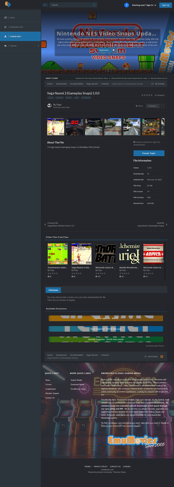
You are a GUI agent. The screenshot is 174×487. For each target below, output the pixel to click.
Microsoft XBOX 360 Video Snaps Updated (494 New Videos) (118, 78)
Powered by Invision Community (100, 472)
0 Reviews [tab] (53, 290)
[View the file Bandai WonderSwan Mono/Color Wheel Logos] (129, 253)
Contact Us (50, 398)
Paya (58, 104)
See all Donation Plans (155, 346)
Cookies (126, 467)
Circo (169, 70)
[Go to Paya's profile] (49, 105)
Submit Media (76, 380)
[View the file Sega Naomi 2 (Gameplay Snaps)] (81, 253)
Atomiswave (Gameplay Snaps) (63, 267)
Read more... (105, 50)
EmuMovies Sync (78, 389)
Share (140, 106)
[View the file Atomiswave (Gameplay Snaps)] (58, 253)
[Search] (94, 5)
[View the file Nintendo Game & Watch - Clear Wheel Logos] (105, 253)
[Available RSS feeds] (161, 356)
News (48, 380)
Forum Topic (149, 153)
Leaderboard (51, 389)
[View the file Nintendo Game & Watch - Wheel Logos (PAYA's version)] (153, 253)
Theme (87, 467)
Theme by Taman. (119, 472)
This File (54, 5)
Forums (49, 384)
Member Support (52, 393)
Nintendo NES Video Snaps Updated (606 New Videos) (80, 78)
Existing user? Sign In (143, 5)
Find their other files (61, 107)
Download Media (77, 384)
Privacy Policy (101, 467)
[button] (164, 42)
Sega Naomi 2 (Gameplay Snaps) (87, 267)
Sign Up (165, 5)
